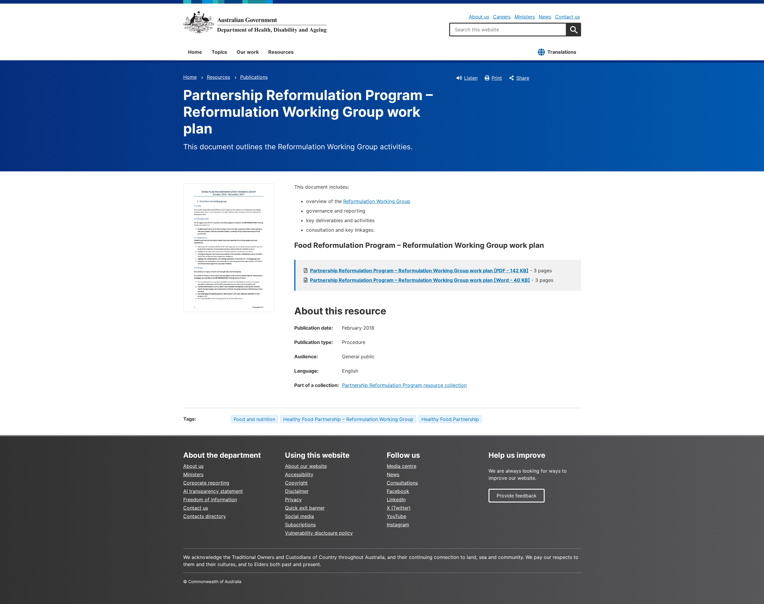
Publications (254, 77)
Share (522, 78)
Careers (502, 17)
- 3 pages (431, 270)
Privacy (293, 499)
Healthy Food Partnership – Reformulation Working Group (348, 419)
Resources (281, 52)
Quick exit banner (305, 508)
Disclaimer (297, 491)
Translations (561, 52)
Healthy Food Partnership (450, 419)
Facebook (398, 491)
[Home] (254, 22)
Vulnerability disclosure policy (319, 533)
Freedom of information (210, 499)
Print (497, 78)
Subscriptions (300, 525)
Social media (299, 516)
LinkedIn (396, 499)
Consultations (402, 483)
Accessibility (299, 474)
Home (195, 52)
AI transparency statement (213, 491)
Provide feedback (517, 496)
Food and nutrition (254, 419)
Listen (471, 78)
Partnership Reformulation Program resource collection (404, 385)
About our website (306, 466)
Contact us (567, 17)
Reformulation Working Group (376, 201)
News (545, 17)
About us (479, 17)
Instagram (398, 525)
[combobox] (508, 29)
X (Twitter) (399, 508)
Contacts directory (204, 516)
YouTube (396, 516)
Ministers (525, 17)
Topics (219, 52)
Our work (248, 52)
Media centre (401, 466)
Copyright (296, 483)
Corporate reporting (206, 483)
